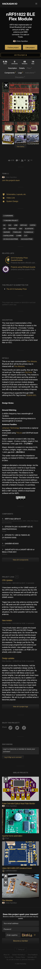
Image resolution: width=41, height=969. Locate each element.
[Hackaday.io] (10, 3)
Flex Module (32, 361)
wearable (12, 229)
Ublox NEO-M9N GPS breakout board (17, 868)
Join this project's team (11, 180)
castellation (8, 236)
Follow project (13, 47)
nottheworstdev (11, 870)
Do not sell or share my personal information (21, 960)
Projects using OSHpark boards (23, 267)
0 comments (30, 583)
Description (12, 68)
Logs (20, 72)
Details (22, 68)
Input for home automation (12, 835)
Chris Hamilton (22, 41)
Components (10, 72)
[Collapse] (16, 576)
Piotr (7, 838)
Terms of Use (8, 957)
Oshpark (6, 232)
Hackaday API (32, 957)
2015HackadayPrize (10, 239)
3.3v (25, 236)
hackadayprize (26, 239)
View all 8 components (20, 560)
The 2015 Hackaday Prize (6, 86)
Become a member (8, 916)
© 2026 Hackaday (20, 964)
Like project (30, 47)
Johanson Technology (10, 428)
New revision (7, 620)
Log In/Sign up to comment (13, 757)
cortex (32, 225)
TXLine (19, 432)
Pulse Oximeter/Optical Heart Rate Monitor (18, 803)
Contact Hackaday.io (18, 955)
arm (15, 225)
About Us (7, 955)
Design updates (8, 658)
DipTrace (28, 372)
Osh (20, 229)
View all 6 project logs (20, 706)
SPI (4, 229)
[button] (36, 3)
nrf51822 (23, 225)
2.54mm (18, 236)
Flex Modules (19, 366)
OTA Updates (7, 580)
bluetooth (29, 229)
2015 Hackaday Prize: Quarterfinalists (19, 258)
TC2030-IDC (31, 395)
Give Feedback (33, 955)
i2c (4, 225)
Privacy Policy (20, 957)
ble (10, 225)
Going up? (21, 949)
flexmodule (28, 232)
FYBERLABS (17, 232)
